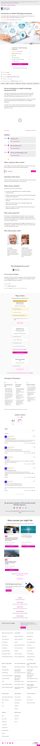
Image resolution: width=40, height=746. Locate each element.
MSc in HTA (28, 96)
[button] (16, 141)
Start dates (12, 83)
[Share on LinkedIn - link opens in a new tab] (20, 508)
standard (32, 130)
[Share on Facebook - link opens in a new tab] (14, 508)
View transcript (6, 130)
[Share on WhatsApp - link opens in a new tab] (22, 508)
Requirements (18, 83)
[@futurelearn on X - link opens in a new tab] (7, 743)
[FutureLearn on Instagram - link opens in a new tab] (5, 743)
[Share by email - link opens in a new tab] (25, 508)
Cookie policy (16, 2)
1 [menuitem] (18, 494)
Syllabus (7, 83)
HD (35, 130)
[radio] (20, 419)
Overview (3, 83)
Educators (24, 83)
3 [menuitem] (20, 494)
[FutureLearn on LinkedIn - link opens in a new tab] (12, 743)
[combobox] (30, 431)
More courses (36, 83)
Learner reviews (29, 83)
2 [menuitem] (19, 494)
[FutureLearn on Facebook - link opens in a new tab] (2, 743)
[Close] (38, 1)
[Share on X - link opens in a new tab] (17, 508)
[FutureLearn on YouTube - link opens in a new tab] (10, 743)
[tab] (6, 428)
